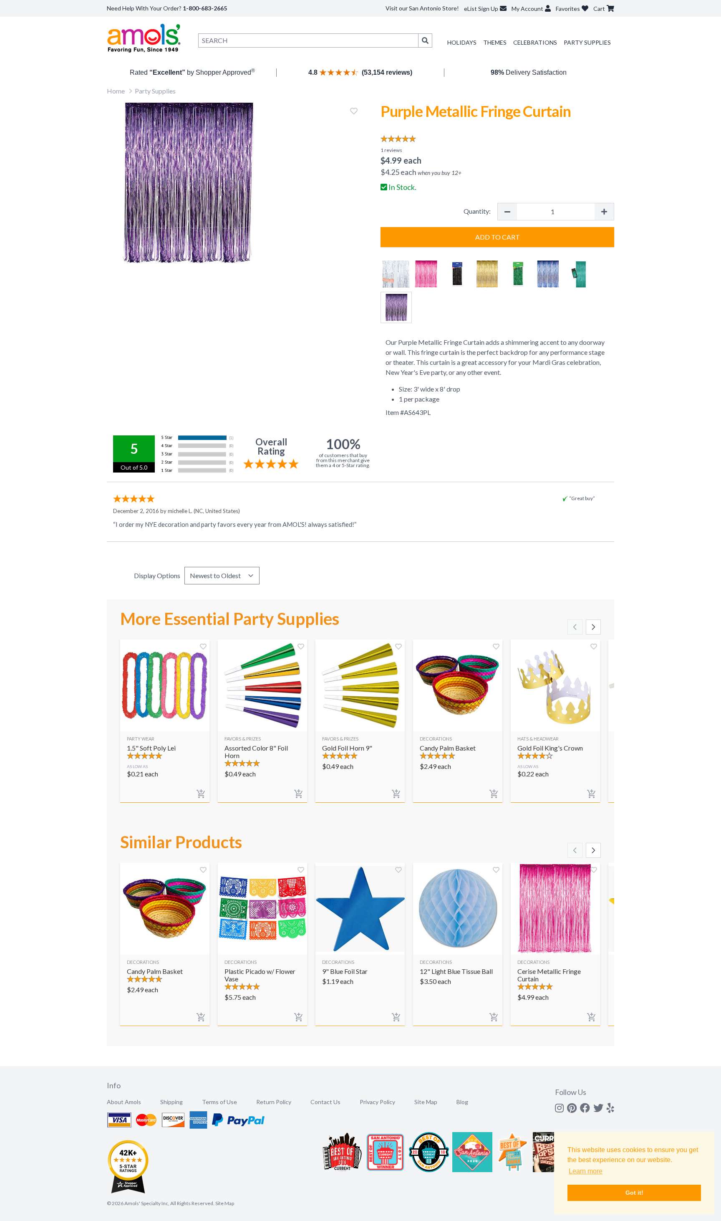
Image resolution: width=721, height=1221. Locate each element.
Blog (462, 1101)
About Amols (124, 1101)
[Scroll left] (574, 627)
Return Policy (273, 1101)
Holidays (461, 42)
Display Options (157, 575)
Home (116, 91)
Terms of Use (219, 1101)
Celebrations (535, 42)
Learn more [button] (586, 1171)
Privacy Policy (377, 1101)
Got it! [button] (634, 1192)
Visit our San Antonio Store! (422, 8)
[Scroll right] (593, 627)
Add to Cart (497, 237)
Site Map (425, 1101)
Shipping (171, 1101)
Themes (495, 42)
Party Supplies (587, 42)
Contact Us (325, 1101)
